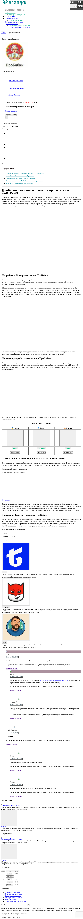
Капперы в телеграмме (17, 15)
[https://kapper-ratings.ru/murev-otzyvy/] (67, 438)
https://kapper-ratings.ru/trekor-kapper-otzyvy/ (54, 680)
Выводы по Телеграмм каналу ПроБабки (19, 183)
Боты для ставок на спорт (13, 894)
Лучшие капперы (11, 111)
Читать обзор (15, 452)
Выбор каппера (10, 13)
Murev (68, 448)
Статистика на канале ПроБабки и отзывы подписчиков (24, 181)
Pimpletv (3, 826)
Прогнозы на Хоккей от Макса (11, 805)
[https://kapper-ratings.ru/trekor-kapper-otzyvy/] (15, 438)
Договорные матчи (11, 24)
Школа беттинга (10, 16)
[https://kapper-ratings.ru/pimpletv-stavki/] (9, 818)
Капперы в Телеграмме (13, 896)
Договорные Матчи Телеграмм (19, 25)
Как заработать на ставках (14, 898)
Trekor (15, 448)
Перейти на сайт (11, 114)
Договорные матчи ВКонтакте (19, 27)
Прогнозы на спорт (11, 18)
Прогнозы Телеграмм (12, 892)
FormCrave (41, 448)
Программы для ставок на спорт (16, 901)
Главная (3, 33)
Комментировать (12, 669)
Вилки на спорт (10, 899)
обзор (76, 6)
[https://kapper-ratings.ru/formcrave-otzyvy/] (41, 438)
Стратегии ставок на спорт (14, 22)
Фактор (10, 882)
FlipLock (9, 885)
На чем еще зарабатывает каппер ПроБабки (20, 178)
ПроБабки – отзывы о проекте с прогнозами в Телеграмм (25, 173)
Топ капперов (6, 500)
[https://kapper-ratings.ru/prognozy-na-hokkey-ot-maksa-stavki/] (1, 804)
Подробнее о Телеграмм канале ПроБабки (20, 176)
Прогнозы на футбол (16, 20)
